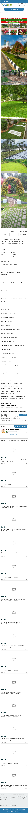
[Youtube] (26, 797)
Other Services (16, 12)
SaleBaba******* (7, 1)
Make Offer (23, 414)
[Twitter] (2, 0)
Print (5, 234)
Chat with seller (20, 426)
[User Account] (25, 4)
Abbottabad (5, 12)
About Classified (4, 797)
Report (14, 234)
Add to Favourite (23, 234)
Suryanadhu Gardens (13, 430)
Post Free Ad (14, 9)
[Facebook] (1, 0)
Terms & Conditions (13, 804)
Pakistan (10, 420)
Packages (12, 797)
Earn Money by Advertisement (3, 804)
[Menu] (22, 4)
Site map (12, 802)
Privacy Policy (3, 799)
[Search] (18, 4)
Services (10, 12)
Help (11, 799)
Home (1, 12)
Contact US (3, 802)
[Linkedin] (23, 797)
